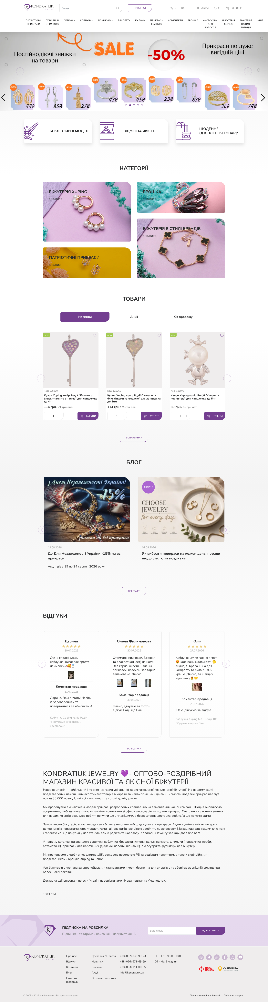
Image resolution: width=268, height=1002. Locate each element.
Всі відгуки (134, 748)
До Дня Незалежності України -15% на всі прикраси (84, 555)
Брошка (193, 20)
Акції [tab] (134, 317)
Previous (41, 378)
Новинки (140, 8)
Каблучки (86, 20)
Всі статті (134, 591)
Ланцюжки (105, 20)
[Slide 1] (126, 105)
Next (227, 378)
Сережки (69, 20)
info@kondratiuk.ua (132, 972)
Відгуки (71, 961)
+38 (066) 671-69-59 (133, 961)
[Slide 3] (134, 105)
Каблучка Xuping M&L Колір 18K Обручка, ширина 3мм (197, 721)
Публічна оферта (233, 995)
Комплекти (175, 20)
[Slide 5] (142, 105)
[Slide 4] (138, 105)
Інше (260, 20)
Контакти (72, 967)
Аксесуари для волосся (210, 24)
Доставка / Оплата (104, 956)
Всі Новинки (134, 437)
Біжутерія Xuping (228, 22)
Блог (69, 972)
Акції (95, 972)
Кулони (140, 20)
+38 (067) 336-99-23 (133, 956)
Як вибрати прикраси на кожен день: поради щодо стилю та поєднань (181, 555)
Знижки (97, 967)
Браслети (124, 20)
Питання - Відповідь (72, 980)
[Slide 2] (130, 105)
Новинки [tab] (85, 317)
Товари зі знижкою (52, 22)
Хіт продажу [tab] (183, 317)
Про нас (71, 956)
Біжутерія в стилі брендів (246, 24)
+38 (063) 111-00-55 (133, 967)
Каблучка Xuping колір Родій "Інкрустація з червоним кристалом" (68, 722)
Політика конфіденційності (205, 995)
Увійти (205, 8)
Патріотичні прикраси (33, 22)
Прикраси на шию (156, 22)
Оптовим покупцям (104, 978)
